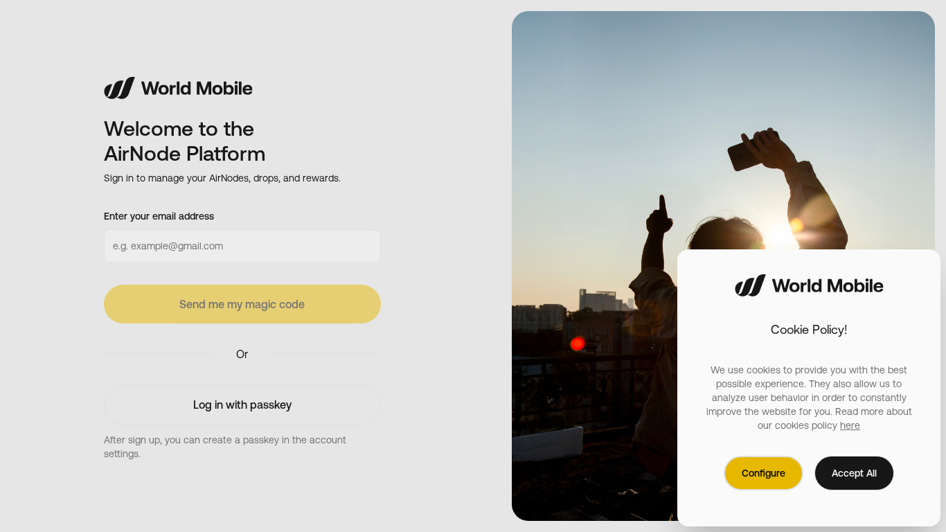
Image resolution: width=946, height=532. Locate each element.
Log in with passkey (242, 404)
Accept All (854, 473)
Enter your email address (159, 216)
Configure (763, 473)
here (850, 425)
